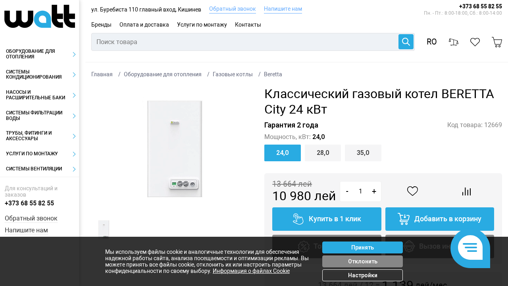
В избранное (412, 191)
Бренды (101, 24)
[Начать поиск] (406, 41)
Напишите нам (283, 9)
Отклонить (362, 261)
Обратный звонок (232, 9)
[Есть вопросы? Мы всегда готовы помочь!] (470, 248)
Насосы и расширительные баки (35, 94)
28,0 (323, 153)
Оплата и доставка (144, 24)
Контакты (248, 24)
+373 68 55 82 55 (480, 6)
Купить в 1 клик (335, 218)
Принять (362, 247)
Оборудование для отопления (30, 54)
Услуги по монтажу (202, 24)
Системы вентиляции (34, 169)
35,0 (363, 153)
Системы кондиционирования (34, 74)
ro (432, 41)
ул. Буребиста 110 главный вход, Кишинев (146, 9)
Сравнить (467, 191)
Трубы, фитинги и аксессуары (29, 135)
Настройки (362, 275)
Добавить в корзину (447, 218)
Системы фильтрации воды (34, 115)
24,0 (282, 153)
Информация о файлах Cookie (251, 271)
